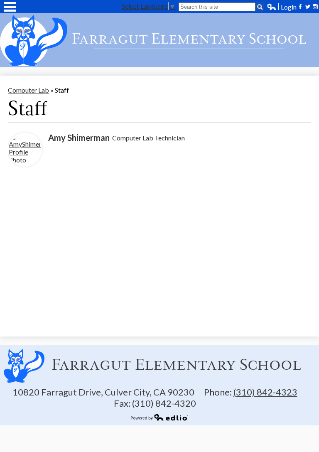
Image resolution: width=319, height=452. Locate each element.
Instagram (315, 6)
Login (282, 7)
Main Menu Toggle (10, 7)
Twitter (308, 6)
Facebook (300, 6)
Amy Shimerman (79, 137)
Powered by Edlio (159, 417)
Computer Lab (28, 90)
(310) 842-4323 (265, 392)
